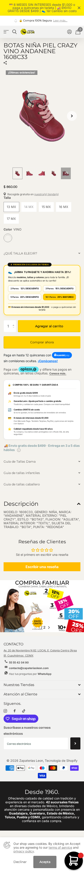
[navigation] (17, 173)
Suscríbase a (75, 743)
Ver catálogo (6, 32)
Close (79, 8)
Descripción (21, 503)
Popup (19, 450)
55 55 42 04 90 (19, 662)
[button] (72, 116)
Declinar (20, 862)
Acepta (44, 862)
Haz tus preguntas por (30, 674)
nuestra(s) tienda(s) (46, 194)
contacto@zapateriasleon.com (29, 668)
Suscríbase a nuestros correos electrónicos (27, 730)
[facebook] (14, 711)
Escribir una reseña (42, 567)
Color (13, 229)
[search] (14, 32)
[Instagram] (5, 711)
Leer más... (60, 20)
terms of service (60, 847)
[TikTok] (23, 711)
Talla (7, 197)
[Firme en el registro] (69, 31)
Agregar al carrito (49, 326)
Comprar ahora (42, 342)
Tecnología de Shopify (61, 760)
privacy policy (23, 851)
